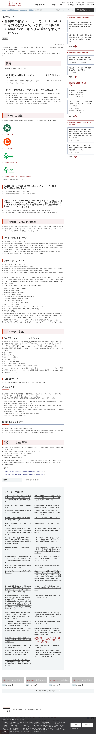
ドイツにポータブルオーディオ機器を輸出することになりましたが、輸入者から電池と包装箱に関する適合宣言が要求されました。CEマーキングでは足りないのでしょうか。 (47, 653)
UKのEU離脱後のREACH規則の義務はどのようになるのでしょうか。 (47, 596)
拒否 (76, 724)
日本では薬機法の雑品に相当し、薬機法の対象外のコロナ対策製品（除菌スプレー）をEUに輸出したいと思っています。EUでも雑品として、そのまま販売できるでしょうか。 (18, 589)
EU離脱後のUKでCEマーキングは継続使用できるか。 (18, 548)
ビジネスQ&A (23, 10)
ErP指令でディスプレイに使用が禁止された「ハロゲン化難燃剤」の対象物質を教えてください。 (47, 588)
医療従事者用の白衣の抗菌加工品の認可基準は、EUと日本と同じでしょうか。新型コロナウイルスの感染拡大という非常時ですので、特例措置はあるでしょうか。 (47, 631)
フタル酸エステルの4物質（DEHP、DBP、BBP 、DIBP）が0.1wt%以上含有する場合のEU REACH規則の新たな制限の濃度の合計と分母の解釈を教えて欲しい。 (18, 540)
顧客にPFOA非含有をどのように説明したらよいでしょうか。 (18, 524)
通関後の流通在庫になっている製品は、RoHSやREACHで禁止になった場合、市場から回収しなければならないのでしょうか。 (47, 497)
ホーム (4, 10)
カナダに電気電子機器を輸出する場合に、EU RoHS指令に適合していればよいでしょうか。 (18, 646)
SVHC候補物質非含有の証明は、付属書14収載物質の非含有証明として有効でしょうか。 (47, 506)
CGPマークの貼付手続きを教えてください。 (47, 518)
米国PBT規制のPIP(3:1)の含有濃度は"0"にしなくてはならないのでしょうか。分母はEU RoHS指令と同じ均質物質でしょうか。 (18, 652)
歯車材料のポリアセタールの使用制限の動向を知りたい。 (18, 572)
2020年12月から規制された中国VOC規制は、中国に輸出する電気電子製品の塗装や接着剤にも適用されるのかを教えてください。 (47, 614)
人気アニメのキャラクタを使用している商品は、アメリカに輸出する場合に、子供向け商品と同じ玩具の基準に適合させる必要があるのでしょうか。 (18, 531)
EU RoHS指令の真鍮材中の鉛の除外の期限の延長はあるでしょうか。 (47, 622)
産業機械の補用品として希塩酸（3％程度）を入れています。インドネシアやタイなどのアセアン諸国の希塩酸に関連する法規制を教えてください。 (18, 559)
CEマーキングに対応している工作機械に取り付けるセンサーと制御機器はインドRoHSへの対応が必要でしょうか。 (47, 558)
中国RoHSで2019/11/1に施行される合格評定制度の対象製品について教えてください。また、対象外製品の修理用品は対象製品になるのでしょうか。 (18, 498)
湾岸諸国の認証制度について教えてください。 (47, 523)
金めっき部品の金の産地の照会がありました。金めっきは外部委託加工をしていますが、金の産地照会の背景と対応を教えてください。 (47, 539)
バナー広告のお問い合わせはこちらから (46, 690)
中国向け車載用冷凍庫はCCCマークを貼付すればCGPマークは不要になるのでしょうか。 (18, 629)
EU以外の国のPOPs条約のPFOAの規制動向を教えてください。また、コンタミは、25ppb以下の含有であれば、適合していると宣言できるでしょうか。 (17, 615)
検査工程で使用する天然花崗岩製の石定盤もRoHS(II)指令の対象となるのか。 (17, 519)
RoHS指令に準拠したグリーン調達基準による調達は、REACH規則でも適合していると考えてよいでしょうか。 (47, 512)
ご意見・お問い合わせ (67, 2)
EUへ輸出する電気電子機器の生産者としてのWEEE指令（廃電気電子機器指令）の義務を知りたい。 (47, 530)
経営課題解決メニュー (13, 10)
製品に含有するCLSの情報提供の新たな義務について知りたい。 (47, 566)
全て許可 (87, 724)
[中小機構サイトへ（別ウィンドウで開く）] (90, 3)
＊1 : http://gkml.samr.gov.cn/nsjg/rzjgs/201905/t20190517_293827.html (23, 471)
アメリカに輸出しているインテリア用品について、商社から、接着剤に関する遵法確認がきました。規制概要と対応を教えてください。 (18, 623)
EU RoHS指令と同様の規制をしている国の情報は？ (18, 506)
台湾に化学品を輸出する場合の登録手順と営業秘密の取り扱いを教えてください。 (18, 566)
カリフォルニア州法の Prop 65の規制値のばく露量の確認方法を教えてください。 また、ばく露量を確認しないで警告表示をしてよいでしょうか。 (18, 662)
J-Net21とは (79, 2)
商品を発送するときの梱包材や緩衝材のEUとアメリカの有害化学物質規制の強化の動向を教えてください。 (18, 639)
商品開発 (31, 10)
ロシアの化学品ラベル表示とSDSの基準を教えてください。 (47, 646)
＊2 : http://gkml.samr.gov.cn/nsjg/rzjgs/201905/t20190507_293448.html (23, 474)
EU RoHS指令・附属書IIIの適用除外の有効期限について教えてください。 (18, 511)
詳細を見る (73, 728)
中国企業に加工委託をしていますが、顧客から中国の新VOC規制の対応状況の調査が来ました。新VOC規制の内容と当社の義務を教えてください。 (47, 550)
